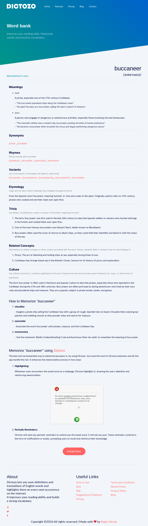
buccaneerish (62, 177)
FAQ (78, 490)
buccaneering (46, 177)
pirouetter (27, 160)
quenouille (40, 160)
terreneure (53, 160)
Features (59, 6)
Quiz (78, 486)
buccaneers (78, 177)
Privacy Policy (118, 490)
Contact (92, 6)
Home (47, 6)
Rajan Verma (109, 521)
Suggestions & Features (89, 494)
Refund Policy (118, 486)
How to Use (82, 482)
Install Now (74, 451)
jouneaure (14, 160)
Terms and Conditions (123, 482)
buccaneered (29, 177)
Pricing (71, 6)
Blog (82, 6)
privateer (22, 143)
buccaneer (14, 177)
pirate (12, 143)
